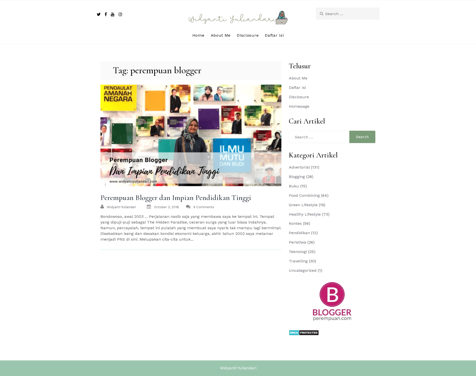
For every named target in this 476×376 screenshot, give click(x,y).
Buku (294, 186)
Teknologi (298, 251)
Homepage (299, 106)
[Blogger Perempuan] (332, 301)
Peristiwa (297, 242)
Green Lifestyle (303, 204)
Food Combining (304, 195)
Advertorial (299, 167)
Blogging (297, 176)
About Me (221, 35)
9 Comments (203, 207)
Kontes (295, 223)
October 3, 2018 (166, 207)
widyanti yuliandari (121, 207)
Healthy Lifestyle (305, 214)
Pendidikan (299, 232)
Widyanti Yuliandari (238, 368)
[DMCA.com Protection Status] (304, 332)
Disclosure (248, 35)
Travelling (298, 261)
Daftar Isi (274, 35)
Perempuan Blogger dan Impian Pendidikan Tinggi (175, 197)
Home (198, 35)
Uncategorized (303, 270)
